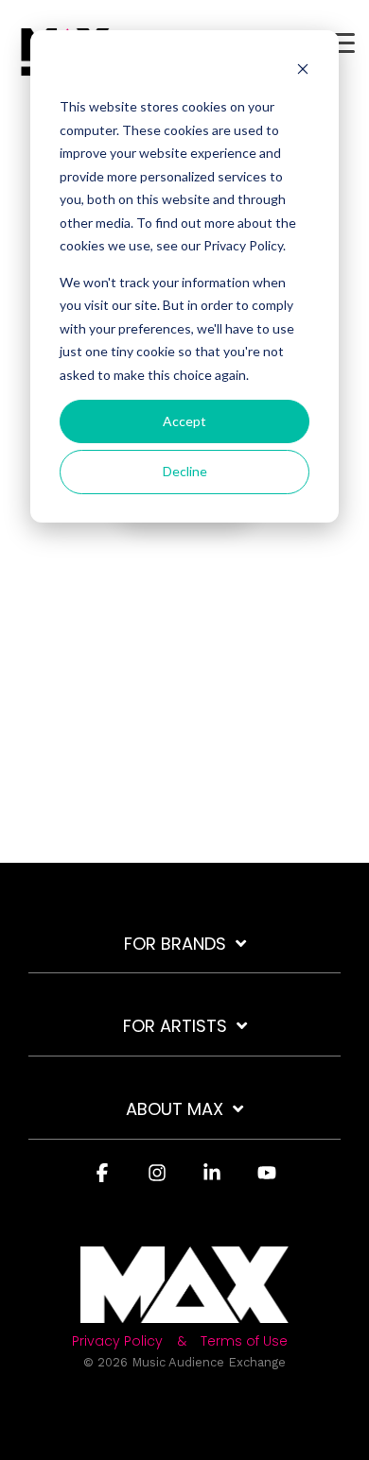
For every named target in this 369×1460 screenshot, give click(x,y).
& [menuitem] (181, 1341)
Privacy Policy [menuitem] (117, 1341)
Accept (184, 421)
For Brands (175, 944)
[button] (341, 41)
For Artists (175, 1027)
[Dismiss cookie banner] (302, 71)
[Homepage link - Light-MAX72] (184, 1312)
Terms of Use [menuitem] (244, 1341)
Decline (185, 471)
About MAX (174, 1110)
